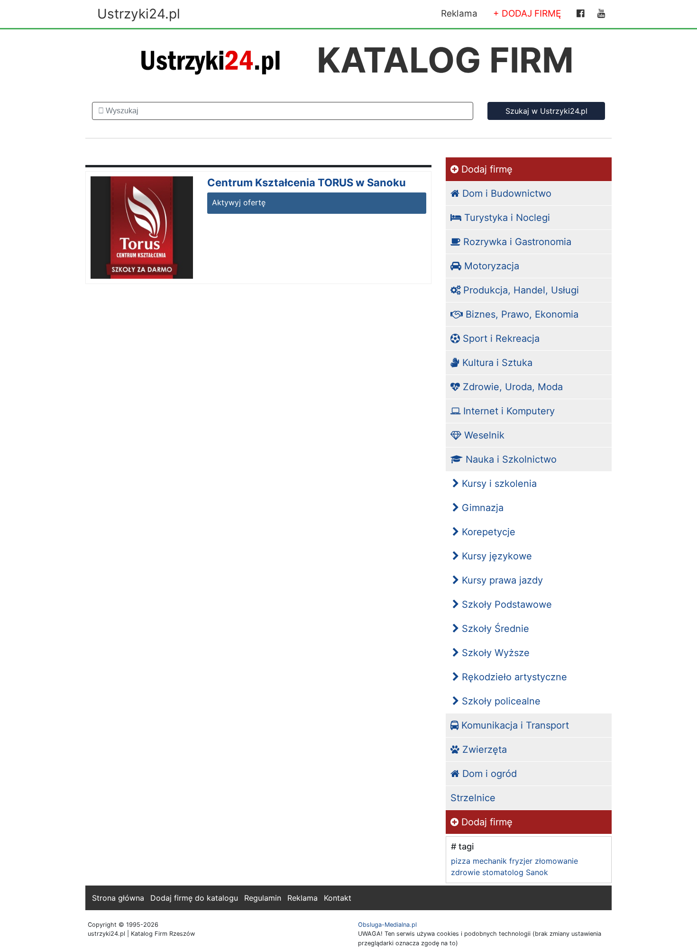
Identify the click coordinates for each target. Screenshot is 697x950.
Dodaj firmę (486, 169)
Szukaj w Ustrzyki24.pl (546, 111)
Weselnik (482, 435)
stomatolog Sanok (515, 872)
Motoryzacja (490, 266)
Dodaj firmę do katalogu (194, 898)
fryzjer (520, 861)
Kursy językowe (495, 556)
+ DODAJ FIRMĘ (527, 13)
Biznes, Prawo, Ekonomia (520, 314)
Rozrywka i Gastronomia (515, 241)
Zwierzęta (483, 749)
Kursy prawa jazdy (501, 580)
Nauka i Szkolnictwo (510, 459)
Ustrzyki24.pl (138, 14)
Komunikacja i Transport (514, 725)
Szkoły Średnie (494, 628)
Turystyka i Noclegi (505, 217)
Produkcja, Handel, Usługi (519, 290)
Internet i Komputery (507, 411)
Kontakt (337, 898)
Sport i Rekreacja (500, 338)
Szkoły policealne (500, 701)
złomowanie (556, 861)
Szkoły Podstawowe (505, 604)
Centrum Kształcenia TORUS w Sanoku (306, 182)
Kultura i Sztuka (495, 362)
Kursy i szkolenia (498, 483)
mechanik (490, 861)
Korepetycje (487, 532)
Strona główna (118, 898)
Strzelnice (472, 798)
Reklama (459, 13)
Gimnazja (481, 507)
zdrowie (465, 872)
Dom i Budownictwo (505, 193)
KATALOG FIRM (445, 60)
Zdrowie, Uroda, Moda (511, 387)
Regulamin (262, 898)
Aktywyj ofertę (239, 202)
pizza (460, 861)
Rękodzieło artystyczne (513, 677)
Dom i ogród (488, 773)
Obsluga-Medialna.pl (387, 924)
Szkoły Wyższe (494, 652)
